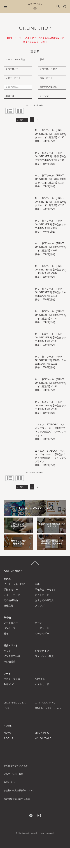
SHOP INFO (42, 732)
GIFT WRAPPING (45, 702)
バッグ (7, 651)
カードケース (42, 628)
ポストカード (46, 78)
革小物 (7, 617)
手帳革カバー (12, 69)
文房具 (7, 579)
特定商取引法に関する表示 (17, 799)
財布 (6, 633)
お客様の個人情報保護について (19, 790)
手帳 (42, 59)
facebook (30, 815)
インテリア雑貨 (12, 656)
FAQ (6, 708)
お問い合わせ (10, 782)
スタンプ (44, 96)
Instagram (39, 815)
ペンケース (9, 628)
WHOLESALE (43, 738)
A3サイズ (40, 679)
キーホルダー (42, 633)
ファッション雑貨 (44, 656)
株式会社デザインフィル (15, 765)
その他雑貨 (9, 661)
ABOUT (8, 738)
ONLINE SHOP (35, 28)
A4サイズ (9, 684)
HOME (8, 725)
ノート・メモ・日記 (15, 59)
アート (7, 673)
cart (64, 6)
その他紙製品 (12, 87)
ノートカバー (11, 622)
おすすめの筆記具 (48, 87)
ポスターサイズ (12, 679)
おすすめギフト (43, 651)
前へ (22, 120)
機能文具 (10, 96)
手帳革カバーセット (49, 69)
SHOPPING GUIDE (15, 702)
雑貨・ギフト (11, 645)
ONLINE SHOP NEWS (48, 708)
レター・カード (13, 78)
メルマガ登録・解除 (13, 774)
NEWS (7, 732)
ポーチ (38, 622)
